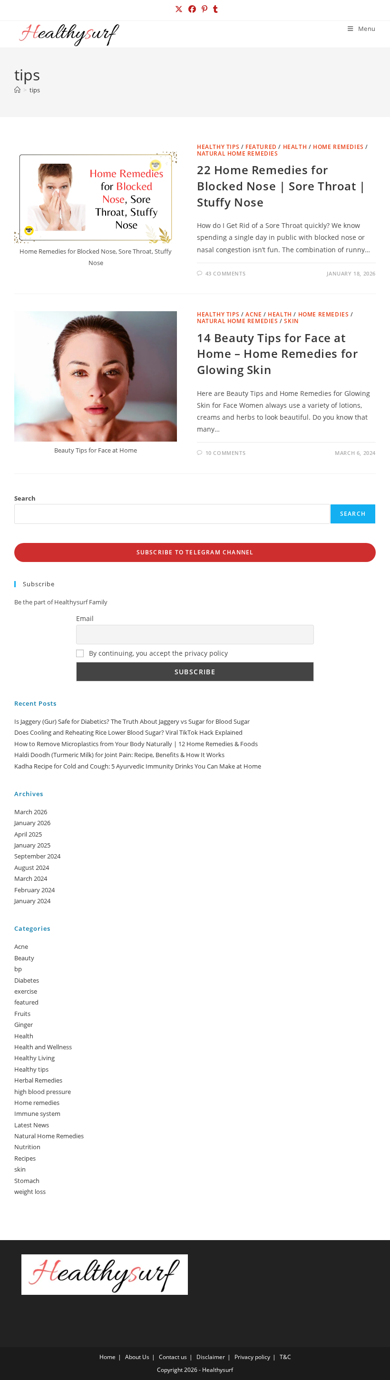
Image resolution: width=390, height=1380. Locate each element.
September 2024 (37, 856)
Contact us (173, 1357)
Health (295, 147)
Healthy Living (34, 1058)
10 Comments (225, 452)
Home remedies (338, 147)
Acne (253, 314)
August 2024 (31, 867)
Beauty (24, 958)
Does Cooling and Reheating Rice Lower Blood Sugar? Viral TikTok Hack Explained (128, 732)
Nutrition (27, 1147)
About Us (137, 1357)
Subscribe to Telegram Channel (195, 552)
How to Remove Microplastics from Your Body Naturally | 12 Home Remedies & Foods (136, 743)
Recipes (25, 1158)
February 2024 (34, 890)
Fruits (22, 1013)
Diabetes (26, 980)
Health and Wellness (43, 1047)
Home (107, 1357)
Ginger (23, 1024)
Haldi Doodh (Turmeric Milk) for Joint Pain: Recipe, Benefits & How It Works (119, 754)
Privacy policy (252, 1357)
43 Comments (225, 273)
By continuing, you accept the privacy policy (157, 653)
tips (34, 90)
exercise (25, 991)
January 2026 (32, 822)
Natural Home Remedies (237, 153)
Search (25, 498)
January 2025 (32, 845)
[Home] (17, 90)
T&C (285, 1357)
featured (261, 147)
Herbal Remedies (38, 1080)
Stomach (26, 1180)
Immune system (37, 1113)
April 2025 (28, 834)
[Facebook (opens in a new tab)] (192, 9)
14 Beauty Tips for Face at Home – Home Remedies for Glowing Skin (277, 353)
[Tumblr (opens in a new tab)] (214, 9)
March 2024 (30, 878)
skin (291, 321)
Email (85, 618)
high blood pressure (42, 1091)
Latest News (31, 1125)
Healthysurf (217, 1370)
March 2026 (30, 812)
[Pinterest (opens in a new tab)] (204, 9)
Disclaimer (210, 1357)
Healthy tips (218, 147)
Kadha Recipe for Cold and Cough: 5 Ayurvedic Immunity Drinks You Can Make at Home (137, 766)
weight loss (30, 1191)
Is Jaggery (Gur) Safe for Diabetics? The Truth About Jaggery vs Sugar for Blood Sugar (132, 721)
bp (18, 969)
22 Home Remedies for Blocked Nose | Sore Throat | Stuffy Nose (281, 185)
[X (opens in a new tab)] (178, 9)
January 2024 (32, 901)
